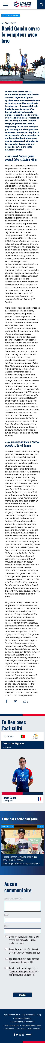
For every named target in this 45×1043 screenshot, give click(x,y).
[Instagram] (22, 1034)
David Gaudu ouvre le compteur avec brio (20, 34)
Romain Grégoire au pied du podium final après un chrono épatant (20, 858)
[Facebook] (15, 1034)
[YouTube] (20, 1034)
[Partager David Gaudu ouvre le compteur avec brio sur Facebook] (8, 701)
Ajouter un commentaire (13, 898)
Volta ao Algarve (10, 15)
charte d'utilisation (24, 958)
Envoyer (22, 994)
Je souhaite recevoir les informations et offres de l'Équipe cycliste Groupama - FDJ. (24, 951)
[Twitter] (17, 1034)
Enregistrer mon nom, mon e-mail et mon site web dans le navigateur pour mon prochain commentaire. (24, 940)
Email (6, 925)
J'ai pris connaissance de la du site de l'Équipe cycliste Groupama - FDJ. (24, 971)
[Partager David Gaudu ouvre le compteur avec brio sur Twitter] (17, 701)
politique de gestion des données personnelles (23, 970)
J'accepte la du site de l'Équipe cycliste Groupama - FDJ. (24, 960)
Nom (6, 915)
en (30, 1034)
